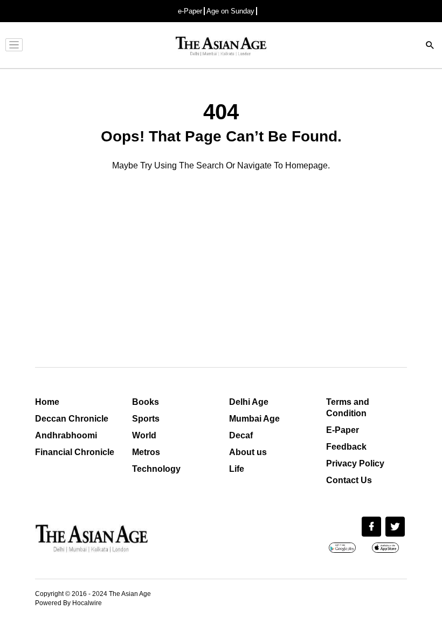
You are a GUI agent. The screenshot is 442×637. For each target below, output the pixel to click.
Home (47, 401)
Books (145, 401)
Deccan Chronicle (71, 418)
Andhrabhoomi (66, 435)
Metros (146, 452)
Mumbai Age (254, 418)
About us (248, 452)
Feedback (346, 446)
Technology (156, 468)
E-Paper (342, 430)
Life (236, 468)
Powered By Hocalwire (68, 603)
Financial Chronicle (74, 452)
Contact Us (349, 480)
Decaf (241, 435)
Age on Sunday (230, 11)
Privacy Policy (355, 463)
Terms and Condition (347, 407)
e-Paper (190, 11)
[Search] (430, 46)
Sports (146, 418)
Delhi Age (248, 401)
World (144, 435)
